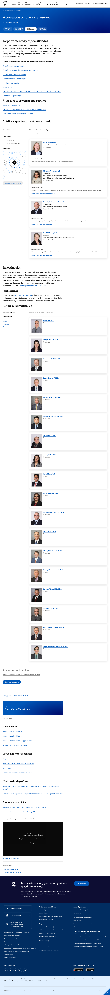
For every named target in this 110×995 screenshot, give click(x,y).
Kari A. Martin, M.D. (50, 142)
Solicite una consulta (12, 682)
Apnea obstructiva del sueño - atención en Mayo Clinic (21, 675)
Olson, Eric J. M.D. (49, 531)
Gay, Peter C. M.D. (49, 436)
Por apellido (6, 148)
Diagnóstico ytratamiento (19, 28)
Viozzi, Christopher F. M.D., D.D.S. (55, 627)
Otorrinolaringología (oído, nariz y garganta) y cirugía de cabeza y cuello (32, 91)
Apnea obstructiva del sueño (26, 17)
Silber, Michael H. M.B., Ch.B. (53, 570)
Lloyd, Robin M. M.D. (50, 493)
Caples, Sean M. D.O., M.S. (52, 397)
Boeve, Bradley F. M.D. (51, 378)
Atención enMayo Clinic (42, 28)
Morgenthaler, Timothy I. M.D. (53, 512)
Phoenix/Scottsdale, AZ (13, 143)
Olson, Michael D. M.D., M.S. (53, 551)
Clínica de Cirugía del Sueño (14, 74)
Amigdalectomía (8, 759)
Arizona (5, 319)
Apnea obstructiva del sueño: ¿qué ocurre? (17, 741)
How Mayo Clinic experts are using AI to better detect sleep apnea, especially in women (33, 794)
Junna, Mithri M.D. (49, 455)
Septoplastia (7, 768)
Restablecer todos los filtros (13, 183)
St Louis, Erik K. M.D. (50, 608)
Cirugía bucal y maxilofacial (14, 66)
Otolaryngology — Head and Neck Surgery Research (24, 109)
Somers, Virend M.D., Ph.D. (52, 589)
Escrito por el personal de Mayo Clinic (16, 670)
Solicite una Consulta (12, 22)
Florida (5, 321)
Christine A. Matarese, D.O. (52, 171)
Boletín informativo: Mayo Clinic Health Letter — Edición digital (24, 807)
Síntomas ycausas (8, 28)
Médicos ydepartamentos (30, 28)
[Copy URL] (44, 838)
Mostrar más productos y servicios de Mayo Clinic (20, 812)
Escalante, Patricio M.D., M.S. (53, 416)
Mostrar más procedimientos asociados (16, 773)
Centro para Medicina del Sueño (32, 285)
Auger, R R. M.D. (48, 320)
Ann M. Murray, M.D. (50, 233)
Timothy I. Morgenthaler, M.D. (53, 202)
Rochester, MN (10, 140)
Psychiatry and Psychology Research (18, 114)
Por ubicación (7, 136)
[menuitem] (8, 29)
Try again (33, 843)
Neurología (7, 87)
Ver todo (5, 327)
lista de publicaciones (23, 295)
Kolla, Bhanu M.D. (49, 474)
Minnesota (6, 324)
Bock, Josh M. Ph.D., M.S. (52, 359)
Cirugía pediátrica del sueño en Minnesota (20, 70)
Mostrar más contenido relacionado (15, 745)
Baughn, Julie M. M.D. (50, 340)
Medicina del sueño (11, 83)
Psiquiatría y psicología (12, 95)
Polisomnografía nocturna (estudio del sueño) (18, 763)
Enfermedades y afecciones (13, 10)
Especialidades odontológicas (15, 79)
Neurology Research (11, 105)
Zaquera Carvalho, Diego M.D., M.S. (55, 647)
